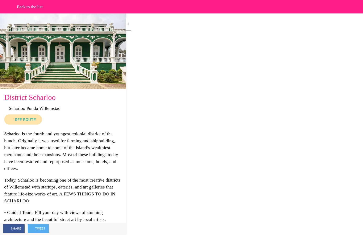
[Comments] (118, 229)
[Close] (8, 6)
